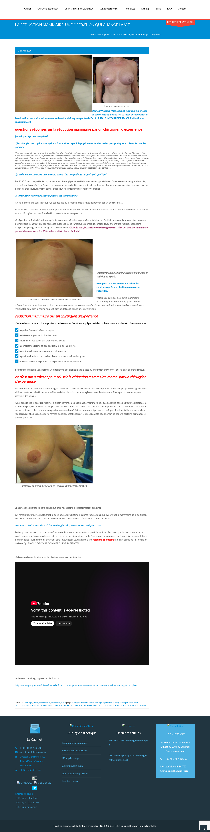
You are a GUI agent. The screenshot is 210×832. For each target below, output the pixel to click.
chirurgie (102, 34)
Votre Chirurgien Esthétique (79, 8)
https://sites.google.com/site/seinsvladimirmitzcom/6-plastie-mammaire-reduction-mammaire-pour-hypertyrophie (76, 685)
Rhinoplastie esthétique (74, 750)
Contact (182, 8)
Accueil (27, 8)
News (63, 702)
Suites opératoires (109, 8)
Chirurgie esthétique (48, 8)
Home (93, 34)
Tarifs (158, 8)
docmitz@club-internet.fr (32, 752)
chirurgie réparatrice (103, 702)
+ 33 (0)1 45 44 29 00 (31, 747)
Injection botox (70, 781)
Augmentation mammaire (75, 742)
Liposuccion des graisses (75, 773)
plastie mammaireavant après (85, 705)
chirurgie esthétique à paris (82, 702)
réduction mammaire (107, 705)
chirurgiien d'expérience (123, 702)
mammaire (55, 702)
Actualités (130, 8)
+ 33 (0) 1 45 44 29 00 (175, 758)
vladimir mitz (140, 705)
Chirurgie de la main (26, 806)
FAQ (169, 8)
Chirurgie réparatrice (27, 802)
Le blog (145, 8)
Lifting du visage (70, 758)
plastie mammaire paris (62, 705)
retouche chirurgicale (125, 705)
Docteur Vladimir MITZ (43, 705)
